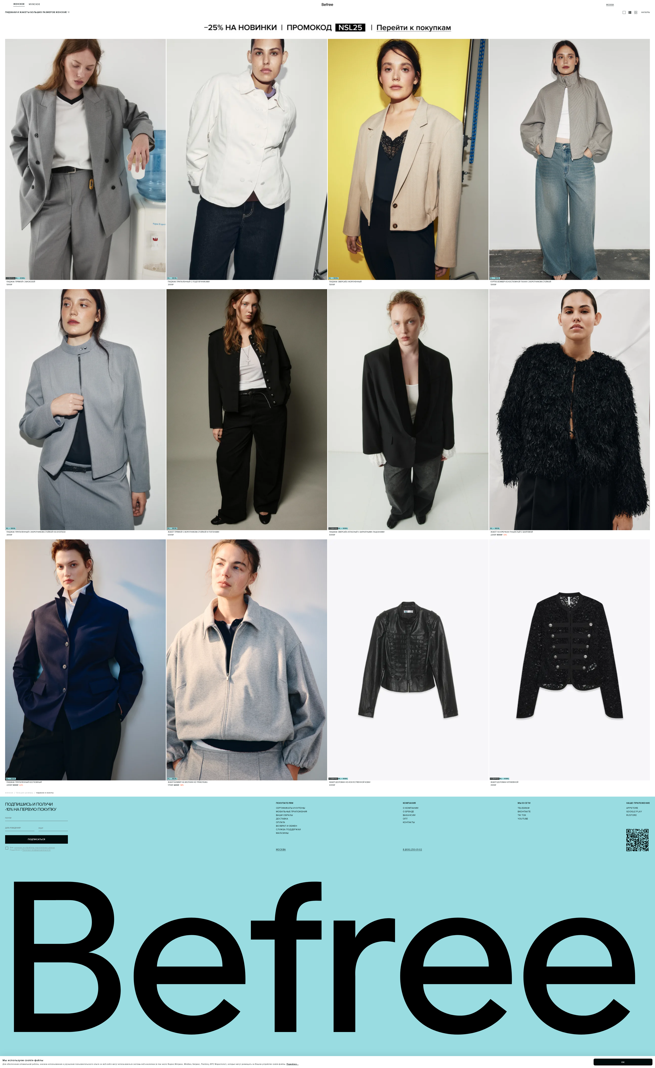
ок (623, 1062)
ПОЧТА (8, 818)
